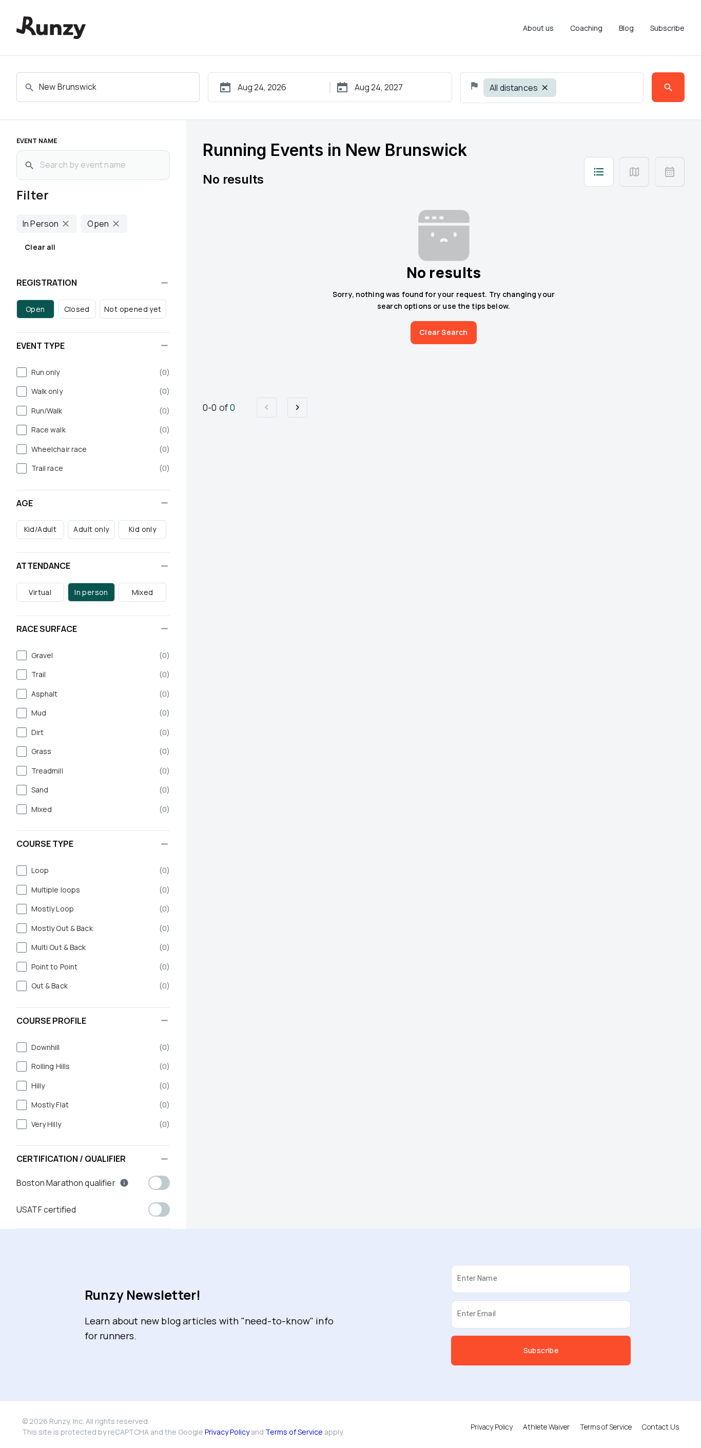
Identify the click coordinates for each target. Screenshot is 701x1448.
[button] (93, 282)
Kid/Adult (40, 529)
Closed (77, 309)
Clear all (40, 247)
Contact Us (660, 1427)
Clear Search (443, 332)
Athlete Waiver (546, 1427)
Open (35, 309)
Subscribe (667, 28)
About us (538, 28)
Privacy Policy (227, 1432)
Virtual (40, 592)
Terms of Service (294, 1432)
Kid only (142, 529)
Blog (626, 28)
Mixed (142, 592)
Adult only (91, 529)
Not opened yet (133, 309)
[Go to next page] (297, 408)
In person (91, 592)
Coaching (586, 28)
